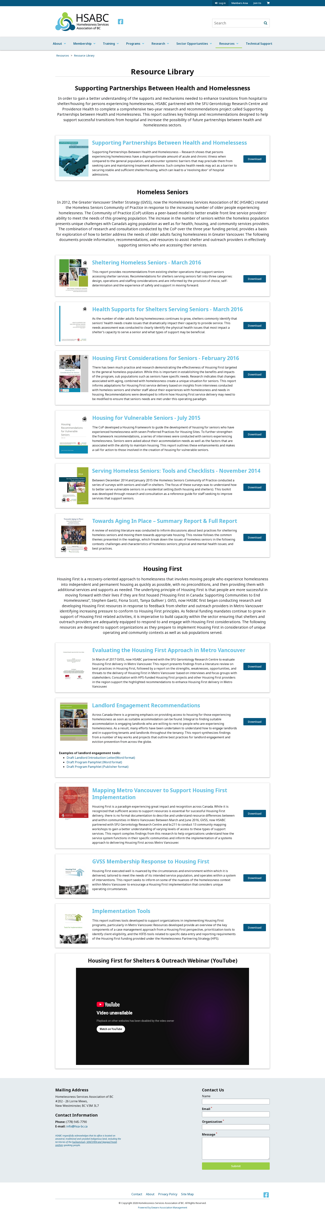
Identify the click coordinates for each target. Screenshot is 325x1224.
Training (109, 44)
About (57, 44)
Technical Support (259, 44)
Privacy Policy (167, 1194)
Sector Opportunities (192, 44)
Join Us (257, 3)
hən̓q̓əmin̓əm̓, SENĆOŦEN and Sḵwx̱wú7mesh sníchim (86, 1143)
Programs (133, 44)
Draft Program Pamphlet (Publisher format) (97, 767)
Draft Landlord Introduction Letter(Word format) (101, 758)
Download (254, 159)
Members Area (239, 3)
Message (208, 1134)
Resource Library (84, 55)
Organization (212, 1121)
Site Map (187, 1194)
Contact (136, 1194)
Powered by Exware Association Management (162, 1207)
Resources (227, 44)
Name (206, 1096)
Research (158, 44)
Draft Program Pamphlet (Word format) (94, 762)
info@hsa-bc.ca (76, 1126)
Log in (222, 3)
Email (206, 1109)
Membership (82, 44)
